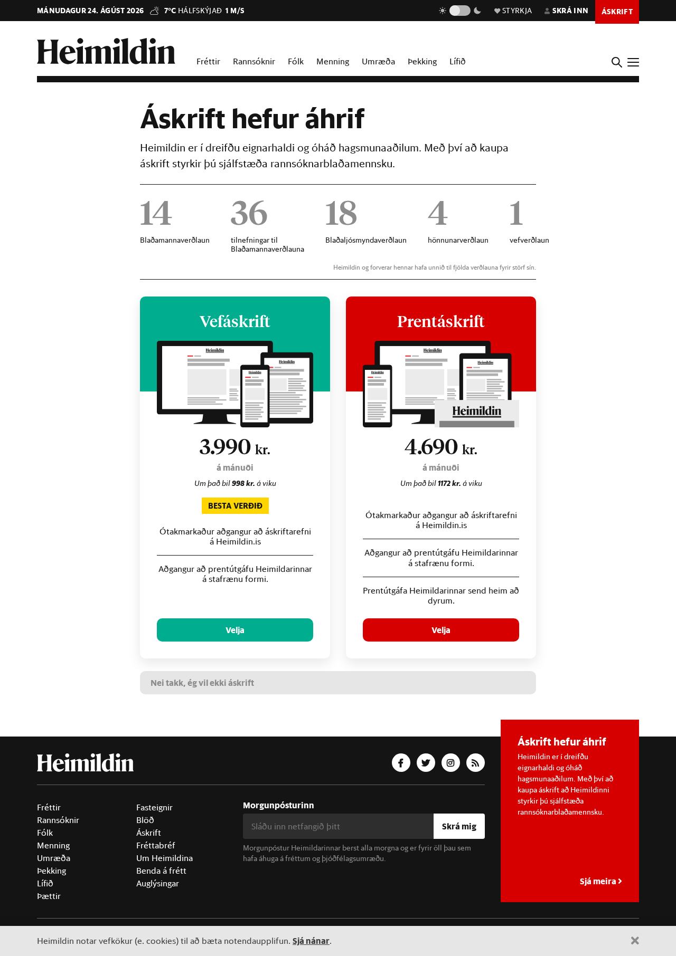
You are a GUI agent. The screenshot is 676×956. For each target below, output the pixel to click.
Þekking (422, 61)
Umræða (378, 61)
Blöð (145, 820)
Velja (235, 629)
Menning (332, 61)
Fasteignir (154, 807)
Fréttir (208, 61)
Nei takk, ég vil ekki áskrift (202, 682)
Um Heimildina (164, 858)
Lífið (457, 61)
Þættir (49, 896)
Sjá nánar (311, 940)
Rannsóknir (254, 61)
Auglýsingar (157, 883)
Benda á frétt (161, 870)
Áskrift (148, 832)
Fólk (296, 61)
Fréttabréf (155, 845)
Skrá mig (459, 825)
